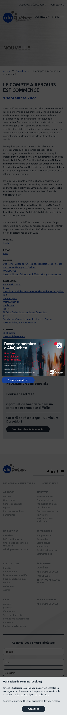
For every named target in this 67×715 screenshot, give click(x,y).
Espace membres (18, 380)
